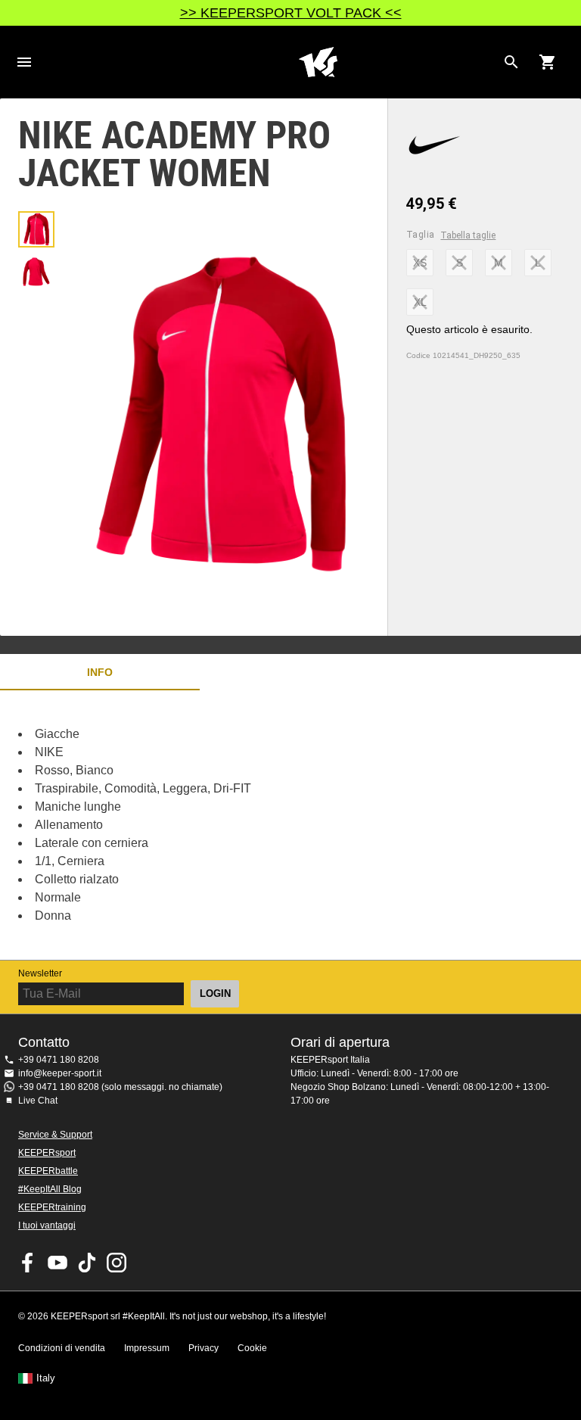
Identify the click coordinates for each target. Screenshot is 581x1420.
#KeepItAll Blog (50, 1189)
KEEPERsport (47, 1153)
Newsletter (40, 973)
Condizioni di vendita (61, 1348)
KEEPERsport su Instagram (116, 1262)
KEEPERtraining (52, 1207)
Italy (45, 1378)
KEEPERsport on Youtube (57, 1262)
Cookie (252, 1348)
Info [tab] (100, 672)
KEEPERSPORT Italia (317, 62)
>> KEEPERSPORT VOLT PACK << (291, 12)
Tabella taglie (468, 235)
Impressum (146, 1348)
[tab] (36, 229)
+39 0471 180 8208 (58, 1059)
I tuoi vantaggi (47, 1225)
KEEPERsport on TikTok (87, 1262)
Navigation (24, 62)
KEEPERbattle (48, 1171)
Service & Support (55, 1134)
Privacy (203, 1348)
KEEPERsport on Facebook (28, 1262)
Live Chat (37, 1100)
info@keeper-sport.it (59, 1073)
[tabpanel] (265, 825)
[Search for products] (511, 62)
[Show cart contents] (548, 62)
